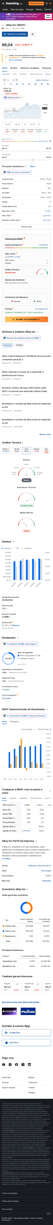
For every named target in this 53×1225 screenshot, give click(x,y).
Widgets (31, 1093)
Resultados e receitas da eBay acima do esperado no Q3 (26, 405)
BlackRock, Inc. (9, 966)
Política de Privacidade (10, 1201)
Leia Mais (6, 859)
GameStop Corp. (10, 961)
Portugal (29, 9)
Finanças (46, 68)
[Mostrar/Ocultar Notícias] (16, 80)
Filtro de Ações (17, 9)
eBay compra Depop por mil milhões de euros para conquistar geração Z (26, 358)
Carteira (31, 1087)
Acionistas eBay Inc (14, 889)
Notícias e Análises (30, 68)
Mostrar (27, 831)
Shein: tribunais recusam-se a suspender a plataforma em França (23, 374)
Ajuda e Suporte (8, 1087)
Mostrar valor (43, 141)
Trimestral (14, 721)
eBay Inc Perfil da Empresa (18, 840)
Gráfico (14, 68)
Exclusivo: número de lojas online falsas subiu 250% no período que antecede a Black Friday (24, 389)
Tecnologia (46, 871)
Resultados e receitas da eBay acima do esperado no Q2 (26, 421)
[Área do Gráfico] (8, 80)
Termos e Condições (9, 1193)
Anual (4, 721)
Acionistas (23, 74)
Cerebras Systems (31, 984)
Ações (5, 9)
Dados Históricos (36, 74)
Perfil (15, 74)
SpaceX (48, 984)
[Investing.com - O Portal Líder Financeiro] (14, 3)
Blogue (31, 1077)
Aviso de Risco (7, 1209)
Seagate (7, 984)
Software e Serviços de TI (39, 866)
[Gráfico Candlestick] (4, 80)
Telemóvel (32, 1082)
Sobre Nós (6, 1077)
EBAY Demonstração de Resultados (23, 709)
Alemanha (46, 881)
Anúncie (5, 1082)
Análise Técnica (11, 442)
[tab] (5, 450)
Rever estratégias (15, 60)
